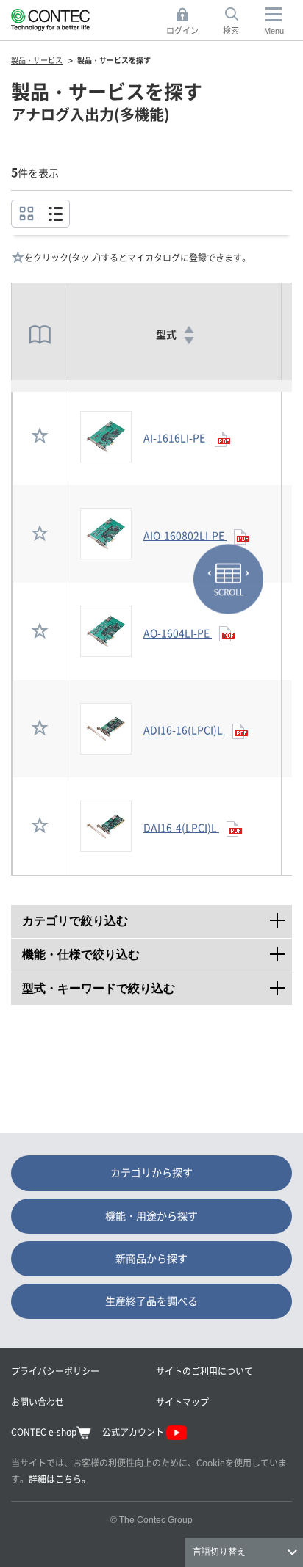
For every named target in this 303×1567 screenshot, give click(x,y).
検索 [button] (239, 22)
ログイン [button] (186, 22)
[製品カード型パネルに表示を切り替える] (54, 213)
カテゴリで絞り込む (157, 917)
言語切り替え (219, 1551)
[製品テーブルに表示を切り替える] (26, 213)
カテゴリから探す (151, 1172)
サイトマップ (182, 1401)
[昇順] (188, 329)
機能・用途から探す (151, 1215)
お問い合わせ (37, 1401)
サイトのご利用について (204, 1370)
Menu (274, 30)
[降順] (188, 340)
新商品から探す (151, 1258)
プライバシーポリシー (55, 1370)
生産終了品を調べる (151, 1300)
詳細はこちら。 (59, 1478)
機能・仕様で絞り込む (157, 951)
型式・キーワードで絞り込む (157, 985)
